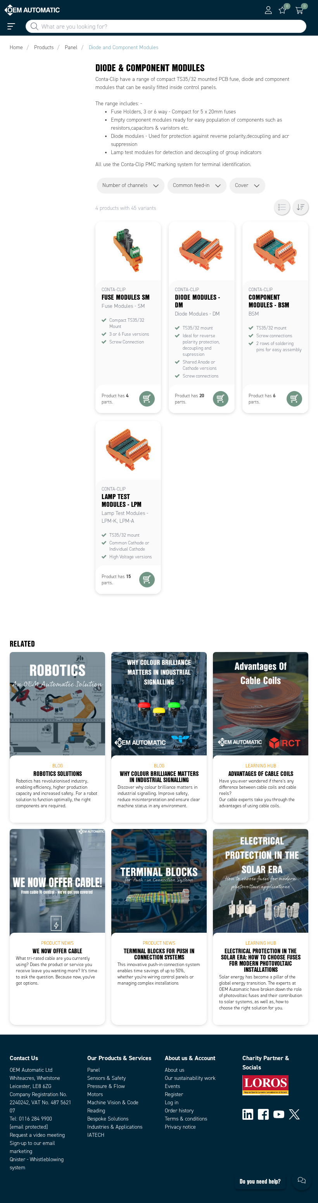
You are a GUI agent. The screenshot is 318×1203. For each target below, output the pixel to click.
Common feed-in (191, 185)
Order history (179, 1110)
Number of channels (124, 185)
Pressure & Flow (106, 1086)
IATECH (95, 1135)
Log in (171, 1102)
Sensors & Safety (106, 1078)
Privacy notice (180, 1127)
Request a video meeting (37, 1135)
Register (174, 1094)
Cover (241, 185)
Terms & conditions (186, 1118)
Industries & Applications (114, 1127)
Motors (95, 1094)
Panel (93, 1070)
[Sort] (300, 207)
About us (174, 1070)
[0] (282, 10)
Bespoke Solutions (107, 1118)
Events (172, 1086)
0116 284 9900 (35, 1118)
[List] (282, 207)
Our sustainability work (190, 1078)
